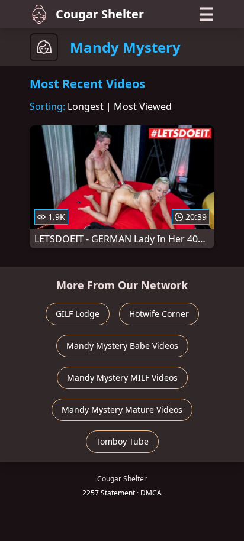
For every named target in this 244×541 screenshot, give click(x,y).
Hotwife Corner (159, 313)
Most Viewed (143, 106)
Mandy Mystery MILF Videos (122, 377)
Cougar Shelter (100, 14)
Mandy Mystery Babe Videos (122, 345)
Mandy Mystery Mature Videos (122, 409)
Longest (86, 106)
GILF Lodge (77, 313)
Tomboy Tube (122, 441)
